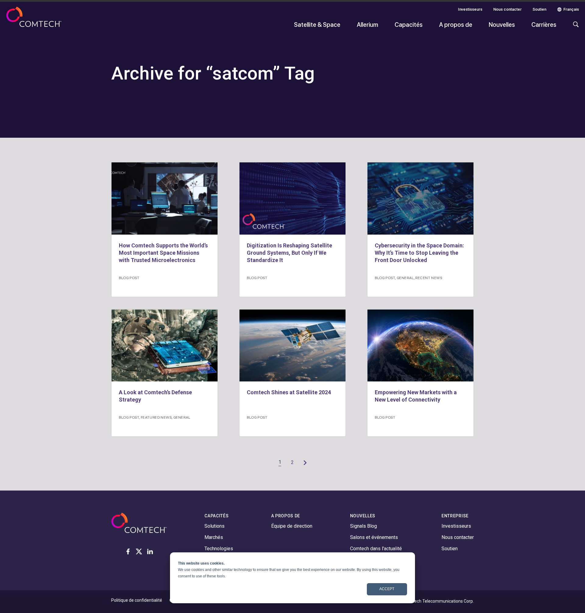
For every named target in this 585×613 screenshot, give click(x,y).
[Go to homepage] (34, 20)
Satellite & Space (317, 24)
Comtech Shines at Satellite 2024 (289, 392)
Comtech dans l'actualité (376, 548)
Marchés (213, 537)
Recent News (428, 277)
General (405, 277)
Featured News (156, 417)
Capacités (409, 24)
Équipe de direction (291, 526)
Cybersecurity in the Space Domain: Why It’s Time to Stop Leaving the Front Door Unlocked (419, 252)
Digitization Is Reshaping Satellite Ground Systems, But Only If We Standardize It (289, 252)
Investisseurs (470, 9)
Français (571, 9)
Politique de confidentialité (136, 600)
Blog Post (129, 277)
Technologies (218, 548)
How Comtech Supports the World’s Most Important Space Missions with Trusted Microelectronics (163, 252)
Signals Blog (363, 526)
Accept (386, 589)
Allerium (367, 24)
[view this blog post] (165, 198)
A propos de (455, 24)
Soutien (539, 9)
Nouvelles (502, 24)
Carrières (543, 24)
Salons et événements (374, 537)
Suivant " (305, 462)
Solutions (214, 526)
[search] (574, 27)
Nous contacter (507, 9)
